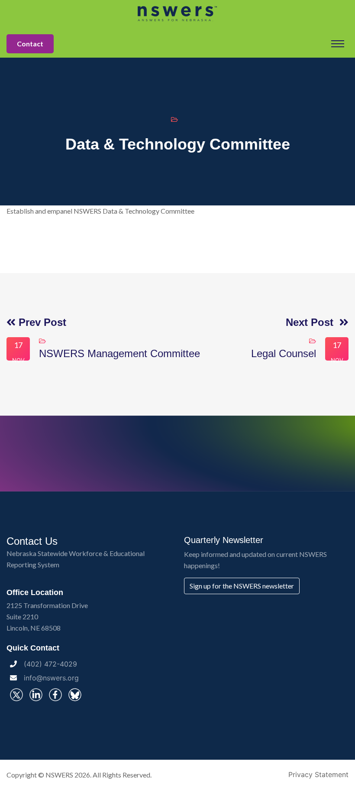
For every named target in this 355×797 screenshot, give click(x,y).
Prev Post (41, 322)
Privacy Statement (318, 774)
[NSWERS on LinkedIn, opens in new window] (35, 694)
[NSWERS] (177, 13)
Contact (30, 43)
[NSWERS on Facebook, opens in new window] (55, 694)
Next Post (312, 322)
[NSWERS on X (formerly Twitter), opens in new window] (16, 694)
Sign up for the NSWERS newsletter (242, 586)
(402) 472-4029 (50, 663)
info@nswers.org (51, 677)
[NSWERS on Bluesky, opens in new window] (74, 694)
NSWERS (59, 775)
